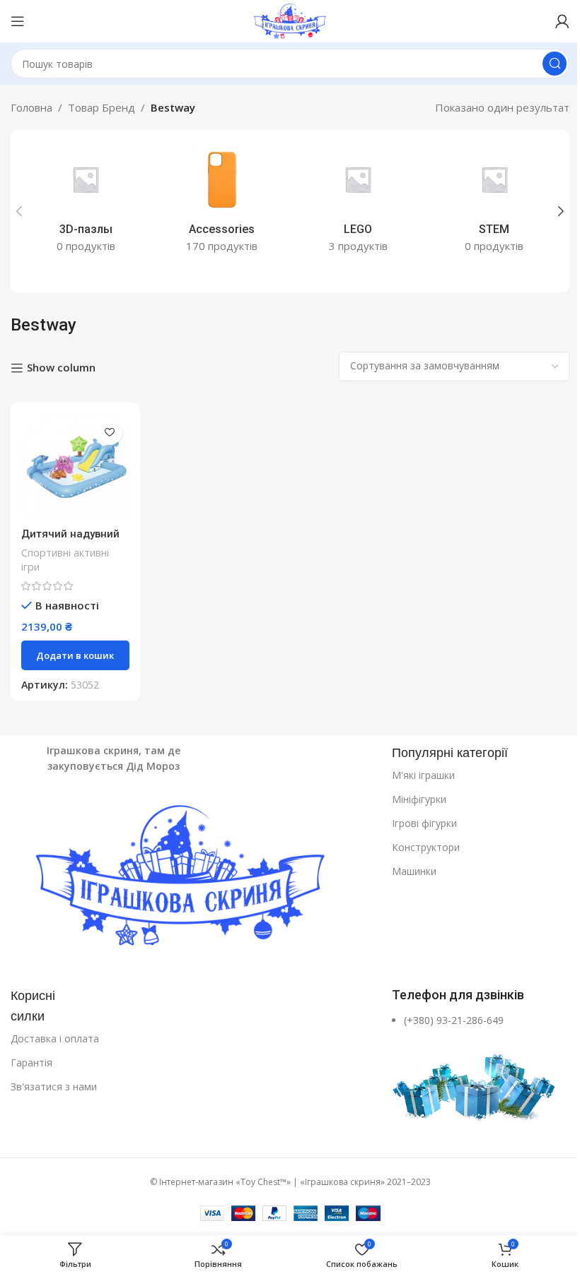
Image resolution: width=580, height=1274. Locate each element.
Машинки (414, 871)
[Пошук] (555, 64)
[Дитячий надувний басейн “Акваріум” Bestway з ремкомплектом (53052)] (75, 467)
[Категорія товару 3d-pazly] (86, 202)
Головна (31, 107)
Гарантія (31, 1062)
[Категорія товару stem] (495, 202)
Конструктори (426, 847)
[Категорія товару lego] (358, 202)
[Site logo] (290, 20)
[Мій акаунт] (562, 21)
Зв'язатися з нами (54, 1086)
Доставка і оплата (55, 1038)
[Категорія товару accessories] (222, 202)
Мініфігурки (419, 799)
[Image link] (194, 878)
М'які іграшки (423, 775)
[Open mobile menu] (18, 21)
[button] (19, 211)
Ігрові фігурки (424, 823)
